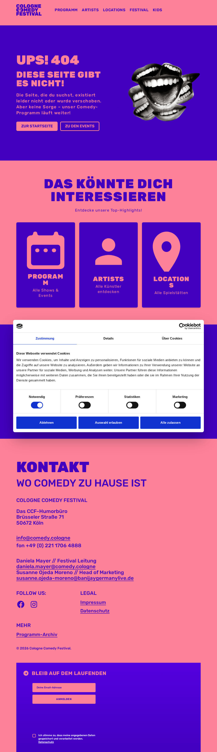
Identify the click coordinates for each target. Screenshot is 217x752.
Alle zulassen (170, 422)
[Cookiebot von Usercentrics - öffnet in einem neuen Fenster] (182, 326)
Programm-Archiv (36, 634)
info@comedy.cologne (43, 538)
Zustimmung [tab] (45, 338)
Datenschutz (95, 611)
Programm (66, 10)
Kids (157, 10)
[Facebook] (20, 604)
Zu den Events (80, 126)
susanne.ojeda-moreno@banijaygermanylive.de (75, 578)
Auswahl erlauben (108, 422)
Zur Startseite (37, 126)
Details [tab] (108, 338)
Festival (139, 10)
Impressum (93, 602)
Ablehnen (46, 422)
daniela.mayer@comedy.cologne (56, 566)
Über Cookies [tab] (172, 338)
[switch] (85, 405)
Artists (90, 10)
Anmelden (64, 699)
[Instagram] (33, 604)
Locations (114, 10)
